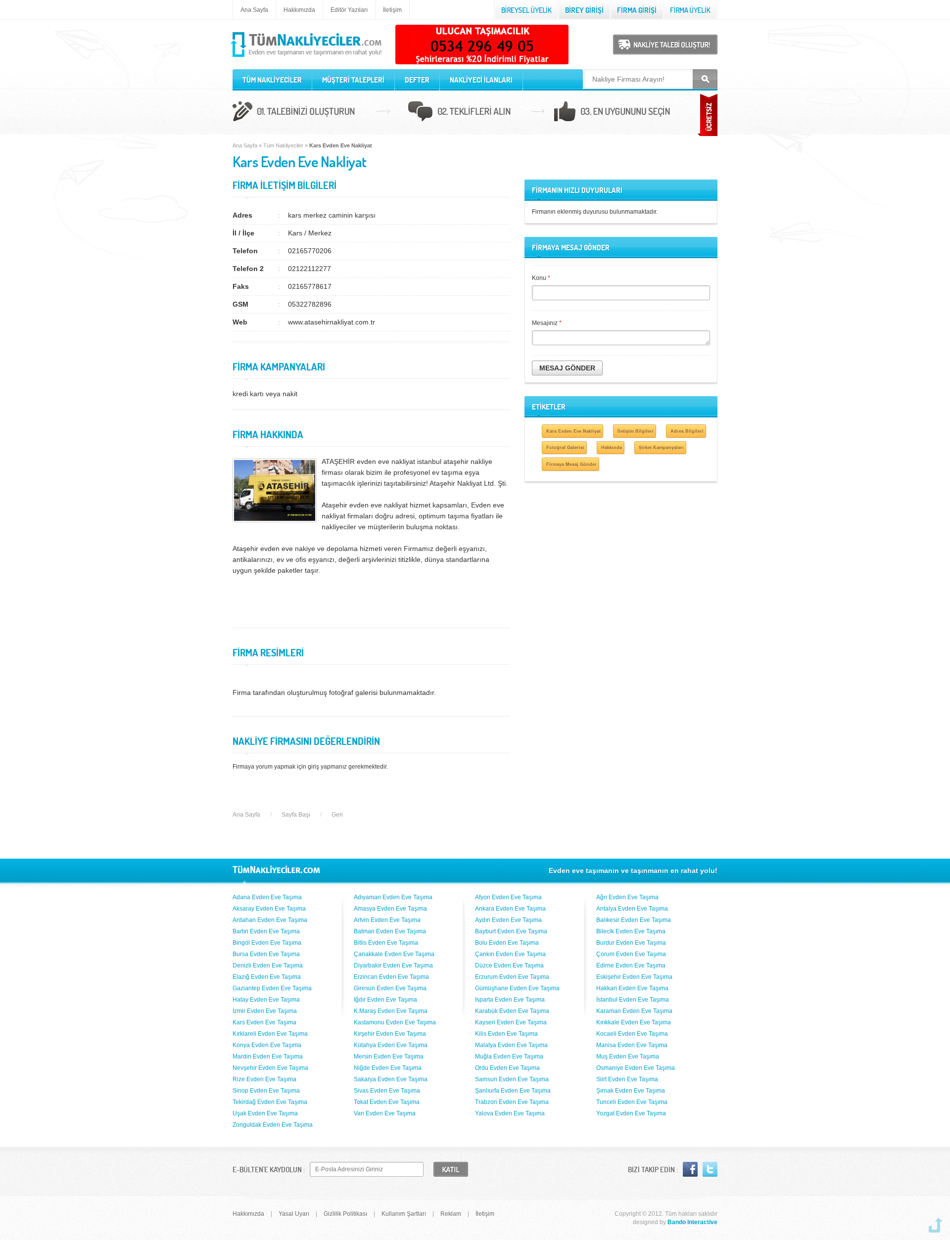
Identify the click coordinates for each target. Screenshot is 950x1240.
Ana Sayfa (254, 9)
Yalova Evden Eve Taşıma (510, 1113)
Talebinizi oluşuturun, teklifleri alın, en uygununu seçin (475, 113)
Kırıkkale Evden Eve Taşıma (633, 1022)
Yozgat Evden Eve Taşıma (631, 1113)
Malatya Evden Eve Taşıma (511, 1045)
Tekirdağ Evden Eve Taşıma (270, 1102)
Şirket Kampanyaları (661, 447)
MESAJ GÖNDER (567, 368)
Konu (541, 278)
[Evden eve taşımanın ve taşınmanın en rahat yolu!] (307, 57)
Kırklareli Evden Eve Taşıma (270, 1033)
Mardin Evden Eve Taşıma (268, 1056)
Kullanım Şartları (403, 1213)
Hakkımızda (299, 9)
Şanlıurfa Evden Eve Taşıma (513, 1090)
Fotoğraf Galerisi (565, 447)
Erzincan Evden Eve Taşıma (391, 976)
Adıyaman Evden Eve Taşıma (393, 897)
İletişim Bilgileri (636, 431)
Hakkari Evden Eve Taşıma (632, 988)
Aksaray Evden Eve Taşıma (269, 908)
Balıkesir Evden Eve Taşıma (633, 920)
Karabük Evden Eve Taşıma (512, 1011)
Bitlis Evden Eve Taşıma (386, 942)
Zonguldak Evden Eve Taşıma (273, 1124)
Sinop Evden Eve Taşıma (266, 1090)
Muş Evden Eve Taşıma (627, 1056)
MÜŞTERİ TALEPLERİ (353, 80)
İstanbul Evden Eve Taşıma (632, 999)
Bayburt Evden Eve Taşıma (511, 931)
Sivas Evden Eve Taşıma (387, 1090)
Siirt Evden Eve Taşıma (627, 1079)
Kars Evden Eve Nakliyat (573, 431)
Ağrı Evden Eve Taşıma (627, 897)
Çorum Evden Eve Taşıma (631, 954)
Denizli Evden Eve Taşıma (268, 965)
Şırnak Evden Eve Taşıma (630, 1090)
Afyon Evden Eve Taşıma (508, 897)
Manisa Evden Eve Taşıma (631, 1045)
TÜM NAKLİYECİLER (272, 80)
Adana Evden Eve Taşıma (267, 897)
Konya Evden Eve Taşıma (267, 1045)
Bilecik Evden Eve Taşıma (630, 931)
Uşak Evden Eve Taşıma (265, 1113)
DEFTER (417, 80)
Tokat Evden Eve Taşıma (387, 1102)
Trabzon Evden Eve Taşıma (512, 1102)
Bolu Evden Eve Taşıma (507, 942)
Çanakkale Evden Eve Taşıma (394, 954)
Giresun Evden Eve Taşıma (390, 988)
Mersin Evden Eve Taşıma (389, 1056)
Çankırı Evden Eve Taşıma (510, 954)
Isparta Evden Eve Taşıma (510, 999)
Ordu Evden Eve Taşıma (507, 1067)
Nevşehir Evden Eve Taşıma (270, 1067)
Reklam (450, 1213)
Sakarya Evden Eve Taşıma (391, 1079)
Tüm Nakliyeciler (283, 145)
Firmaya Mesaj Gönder (571, 464)
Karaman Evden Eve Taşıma (634, 1011)
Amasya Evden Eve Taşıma (390, 908)
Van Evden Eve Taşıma (385, 1113)
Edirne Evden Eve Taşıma (630, 965)
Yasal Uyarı (294, 1213)
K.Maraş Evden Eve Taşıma (391, 1011)
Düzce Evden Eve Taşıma (509, 965)
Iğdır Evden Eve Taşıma (385, 999)
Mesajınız (547, 323)
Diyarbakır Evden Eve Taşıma (393, 965)
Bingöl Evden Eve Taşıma (267, 942)
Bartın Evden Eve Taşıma (266, 931)
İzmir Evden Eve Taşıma (265, 1011)
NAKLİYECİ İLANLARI (481, 80)
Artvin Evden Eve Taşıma (387, 920)
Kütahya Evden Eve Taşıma (391, 1045)
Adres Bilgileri (687, 431)
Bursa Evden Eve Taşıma (266, 954)
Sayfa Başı (296, 814)
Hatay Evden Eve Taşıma (266, 999)
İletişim (392, 9)
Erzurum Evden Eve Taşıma (512, 976)
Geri (337, 814)
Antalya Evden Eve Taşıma (632, 908)
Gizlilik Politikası (345, 1213)
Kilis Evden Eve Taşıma (506, 1033)
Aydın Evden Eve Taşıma (508, 920)
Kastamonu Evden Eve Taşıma (395, 1022)
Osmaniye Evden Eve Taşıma (635, 1067)
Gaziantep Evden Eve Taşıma (272, 988)
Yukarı (936, 1225)
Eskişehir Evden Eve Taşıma (634, 976)
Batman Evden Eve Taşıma (390, 931)
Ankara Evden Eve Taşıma (510, 908)
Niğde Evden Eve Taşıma (388, 1067)
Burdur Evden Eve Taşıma (631, 942)
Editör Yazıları (349, 9)
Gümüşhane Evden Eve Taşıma (517, 988)
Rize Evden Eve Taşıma (264, 1079)
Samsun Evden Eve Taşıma (512, 1079)
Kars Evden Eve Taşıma (264, 1022)
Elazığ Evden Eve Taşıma (267, 976)
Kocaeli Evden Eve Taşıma (632, 1033)
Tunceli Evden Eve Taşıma (631, 1102)
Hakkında (611, 447)
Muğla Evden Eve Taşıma (509, 1056)
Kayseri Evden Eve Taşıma (511, 1022)
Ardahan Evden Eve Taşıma (270, 920)
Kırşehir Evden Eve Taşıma (390, 1033)
